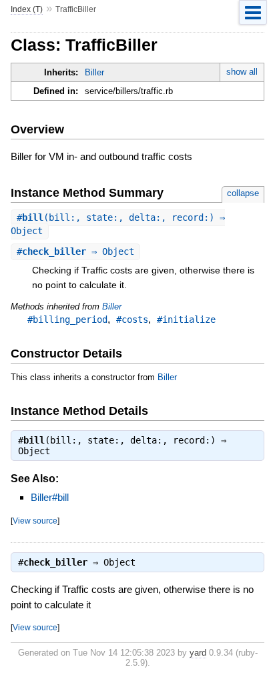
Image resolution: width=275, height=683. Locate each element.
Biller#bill (50, 497)
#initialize (186, 319)
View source (35, 520)
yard (198, 653)
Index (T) (27, 9)
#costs (132, 319)
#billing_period (67, 319)
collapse (243, 193)
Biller (94, 72)
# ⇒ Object (75, 251)
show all (242, 72)
